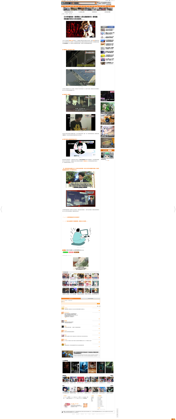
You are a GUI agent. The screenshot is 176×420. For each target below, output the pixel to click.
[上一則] (1, 209)
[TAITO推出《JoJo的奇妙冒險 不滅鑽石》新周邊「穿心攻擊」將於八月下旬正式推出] (107, 59)
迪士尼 (76, 397)
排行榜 (77, 0)
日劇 (82, 398)
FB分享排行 (111, 27)
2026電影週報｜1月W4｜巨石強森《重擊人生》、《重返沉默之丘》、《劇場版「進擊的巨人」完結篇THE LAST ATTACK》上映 (102, 382)
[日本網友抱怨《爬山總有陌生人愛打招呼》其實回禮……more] (107, 107)
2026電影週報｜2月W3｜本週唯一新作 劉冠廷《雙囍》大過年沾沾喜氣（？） (80, 382)
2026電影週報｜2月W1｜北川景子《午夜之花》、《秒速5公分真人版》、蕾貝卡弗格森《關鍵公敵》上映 (95, 382)
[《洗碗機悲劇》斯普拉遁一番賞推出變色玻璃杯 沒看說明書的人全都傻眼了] (107, 120)
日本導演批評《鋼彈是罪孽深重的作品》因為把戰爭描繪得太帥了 (110, 393)
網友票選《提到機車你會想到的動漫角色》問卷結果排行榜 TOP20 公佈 (95, 393)
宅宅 (69, 250)
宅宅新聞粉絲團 (71, 3)
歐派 (80, 397)
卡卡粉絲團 (106, 0)
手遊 (77, 398)
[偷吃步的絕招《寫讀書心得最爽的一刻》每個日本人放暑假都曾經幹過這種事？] (107, 48)
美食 (94, 6)
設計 (102, 6)
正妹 (80, 4)
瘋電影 (69, 397)
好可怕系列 (71, 397)
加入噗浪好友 (72, 3)
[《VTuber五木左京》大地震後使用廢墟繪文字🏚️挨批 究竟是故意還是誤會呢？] (107, 29)
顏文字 (64, 397)
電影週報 (85, 398)
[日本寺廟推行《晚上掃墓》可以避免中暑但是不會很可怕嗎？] (107, 96)
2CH (73, 250)
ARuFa (75, 398)
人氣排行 (104, 27)
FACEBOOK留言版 (90, 298)
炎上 (81, 250)
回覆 (99, 310)
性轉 (74, 397)
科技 (92, 6)
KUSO (84, 6)
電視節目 (78, 250)
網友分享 (82, 4)
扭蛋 (89, 4)
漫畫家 (67, 398)
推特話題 (86, 4)
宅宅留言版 (71, 298)
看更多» (112, 375)
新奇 (76, 6)
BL (65, 397)
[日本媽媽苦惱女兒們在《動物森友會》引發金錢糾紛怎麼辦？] (107, 44)
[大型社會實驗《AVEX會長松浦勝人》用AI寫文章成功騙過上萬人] (106, 156)
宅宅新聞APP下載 (73, 3)
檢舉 (99, 312)
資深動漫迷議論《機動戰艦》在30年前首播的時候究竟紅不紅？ (66, 393)
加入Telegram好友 (101, 406)
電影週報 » (65, 375)
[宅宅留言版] (117, 411)
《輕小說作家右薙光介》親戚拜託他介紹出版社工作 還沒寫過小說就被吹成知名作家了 (102, 393)
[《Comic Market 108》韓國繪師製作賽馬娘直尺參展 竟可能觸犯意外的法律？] (107, 37)
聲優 (91, 4)
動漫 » (64, 385)
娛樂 (89, 6)
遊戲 (97, 6)
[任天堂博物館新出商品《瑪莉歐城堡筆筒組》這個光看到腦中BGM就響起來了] (107, 41)
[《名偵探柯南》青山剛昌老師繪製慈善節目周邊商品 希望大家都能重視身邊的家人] (107, 55)
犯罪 (75, 250)
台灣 (84, 4)
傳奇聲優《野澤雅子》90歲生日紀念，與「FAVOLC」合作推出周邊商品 (80, 393)
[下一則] (174, 209)
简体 (109, 0)
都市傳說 (82, 397)
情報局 (75, 0)
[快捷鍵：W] (117, 415)
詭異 (86, 6)
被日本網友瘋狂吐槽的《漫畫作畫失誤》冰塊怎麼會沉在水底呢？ (73, 393)
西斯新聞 (70, 0)
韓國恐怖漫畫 (80, 398)
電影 (72, 0)
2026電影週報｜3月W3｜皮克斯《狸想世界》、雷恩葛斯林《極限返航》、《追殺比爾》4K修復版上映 (66, 382)
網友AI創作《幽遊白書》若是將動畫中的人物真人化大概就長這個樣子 (88, 393)
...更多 (65, 317)
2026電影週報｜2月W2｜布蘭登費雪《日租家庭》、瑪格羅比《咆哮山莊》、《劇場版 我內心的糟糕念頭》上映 (88, 382)
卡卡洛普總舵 (100, 397)
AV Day (73, 398)
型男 (81, 6)
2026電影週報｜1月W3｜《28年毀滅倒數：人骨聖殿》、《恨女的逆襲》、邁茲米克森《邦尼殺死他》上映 (110, 382)
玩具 (100, 6)
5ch (83, 250)
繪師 (88, 4)
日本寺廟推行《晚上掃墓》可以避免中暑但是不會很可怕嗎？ (107, 100)
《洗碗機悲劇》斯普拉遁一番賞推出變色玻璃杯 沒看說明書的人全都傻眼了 (107, 123)
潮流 (105, 6)
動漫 (70, 6)
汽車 (108, 6)
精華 (110, 6)
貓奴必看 (84, 397)
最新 (65, 6)
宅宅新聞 (67, 0)
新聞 (99, 409)
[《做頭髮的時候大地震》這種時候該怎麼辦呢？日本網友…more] (107, 130)
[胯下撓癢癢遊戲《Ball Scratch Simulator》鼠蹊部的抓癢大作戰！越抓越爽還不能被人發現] (107, 63)
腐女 (67, 397)
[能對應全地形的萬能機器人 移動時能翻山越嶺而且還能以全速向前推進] (107, 52)
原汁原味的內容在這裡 (66, 46)
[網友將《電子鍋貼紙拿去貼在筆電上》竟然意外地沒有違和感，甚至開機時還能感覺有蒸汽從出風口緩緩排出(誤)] (107, 143)
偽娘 (92, 4)
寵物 (78, 6)
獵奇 (71, 250)
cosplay (65, 398)
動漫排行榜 (70, 398)
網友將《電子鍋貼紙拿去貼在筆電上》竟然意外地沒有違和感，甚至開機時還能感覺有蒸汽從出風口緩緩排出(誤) (107, 147)
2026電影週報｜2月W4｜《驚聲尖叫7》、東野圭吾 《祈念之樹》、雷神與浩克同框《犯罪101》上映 (73, 382)
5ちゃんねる (69, 255)
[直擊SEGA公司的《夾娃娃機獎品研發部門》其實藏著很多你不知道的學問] (107, 33)
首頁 (62, 6)
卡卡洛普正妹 (100, 402)
